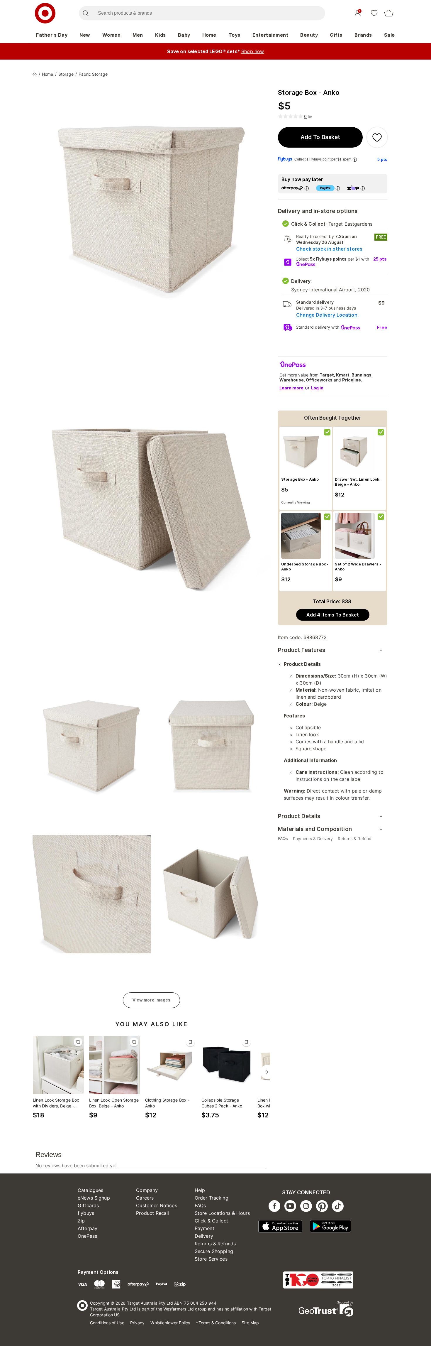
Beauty (309, 35)
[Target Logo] (45, 13)
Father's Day (51, 35)
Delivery (204, 1236)
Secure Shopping (214, 1251)
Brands (363, 35)
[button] (320, 137)
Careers (145, 1198)
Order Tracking (211, 1198)
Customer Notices (156, 1205)
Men (138, 35)
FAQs (200, 1205)
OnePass (87, 1236)
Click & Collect (211, 1221)
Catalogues (90, 1190)
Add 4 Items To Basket (332, 615)
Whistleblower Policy (170, 1322)
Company (147, 1190)
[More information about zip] (362, 188)
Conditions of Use (107, 1322)
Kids (160, 35)
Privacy (137, 1322)
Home (209, 35)
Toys (234, 35)
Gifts (336, 35)
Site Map (250, 1322)
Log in (317, 387)
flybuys (86, 1213)
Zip (81, 1221)
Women (111, 35)
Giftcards (88, 1205)
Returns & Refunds (215, 1244)
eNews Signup (94, 1198)
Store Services (211, 1259)
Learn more (291, 387)
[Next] (267, 1072)
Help (200, 1190)
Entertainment (270, 35)
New (84, 35)
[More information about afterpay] (306, 188)
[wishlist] (374, 13)
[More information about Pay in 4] (337, 188)
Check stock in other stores (329, 249)
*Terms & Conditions (216, 1322)
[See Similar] (78, 1042)
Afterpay (87, 1228)
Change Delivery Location (326, 315)
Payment (204, 1228)
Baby (184, 35)
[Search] (85, 13)
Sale (389, 35)
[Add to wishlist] (377, 137)
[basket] (388, 13)
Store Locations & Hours (222, 1213)
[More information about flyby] (354, 159)
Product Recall (152, 1213)
